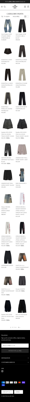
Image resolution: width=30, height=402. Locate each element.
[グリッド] (25, 16)
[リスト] (28, 16)
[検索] (5, 7)
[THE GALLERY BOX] (15, 6)
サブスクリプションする (15, 351)
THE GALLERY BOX (9, 396)
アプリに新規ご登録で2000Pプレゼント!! (15, 1)
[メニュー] (2, 7)
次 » (19, 327)
